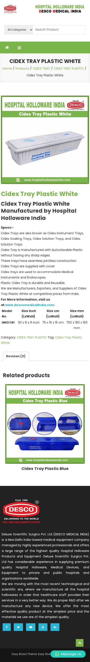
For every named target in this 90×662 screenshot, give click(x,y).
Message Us (71, 654)
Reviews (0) (16, 356)
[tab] (16, 356)
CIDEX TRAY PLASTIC (32, 337)
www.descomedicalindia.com (29, 305)
